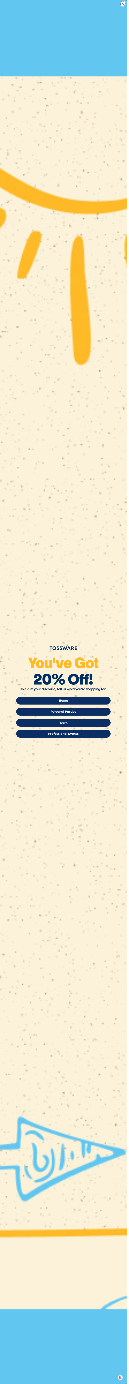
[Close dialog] (122, 3)
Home (63, 701)
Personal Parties (63, 712)
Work (63, 723)
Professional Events (63, 734)
